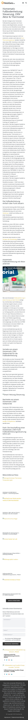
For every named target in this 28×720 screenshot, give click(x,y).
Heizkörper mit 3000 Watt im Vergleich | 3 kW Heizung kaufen (11, 493)
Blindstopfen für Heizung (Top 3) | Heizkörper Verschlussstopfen (11, 533)
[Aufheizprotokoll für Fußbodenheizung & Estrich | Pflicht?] (14, 566)
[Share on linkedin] (12, 660)
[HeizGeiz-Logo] (8, 3)
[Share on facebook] (5, 660)
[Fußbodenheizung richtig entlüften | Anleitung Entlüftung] (14, 546)
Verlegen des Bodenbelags (10, 239)
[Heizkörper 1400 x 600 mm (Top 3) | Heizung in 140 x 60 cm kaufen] (14, 505)
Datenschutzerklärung (18, 717)
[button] (23, 3)
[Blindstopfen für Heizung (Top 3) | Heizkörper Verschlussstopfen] (14, 526)
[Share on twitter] (7, 660)
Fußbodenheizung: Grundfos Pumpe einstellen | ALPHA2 (14, 670)
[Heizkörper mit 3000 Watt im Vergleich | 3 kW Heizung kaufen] (14, 485)
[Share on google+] (9, 660)
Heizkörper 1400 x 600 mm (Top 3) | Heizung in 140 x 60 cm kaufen (11, 513)
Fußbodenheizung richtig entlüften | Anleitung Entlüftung (11, 554)
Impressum (7, 717)
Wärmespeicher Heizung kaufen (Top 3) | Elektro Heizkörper (12, 594)
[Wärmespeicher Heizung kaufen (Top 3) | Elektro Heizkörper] (14, 587)
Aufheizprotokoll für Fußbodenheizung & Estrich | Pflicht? (12, 574)
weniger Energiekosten (9, 421)
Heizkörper (6, 213)
